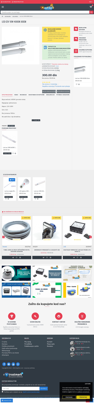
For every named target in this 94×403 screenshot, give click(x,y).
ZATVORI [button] (88, 384)
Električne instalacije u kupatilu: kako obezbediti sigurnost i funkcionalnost (83, 341)
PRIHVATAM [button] (83, 397)
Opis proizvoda (7, 95)
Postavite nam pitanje (62, 86)
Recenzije (23, 95)
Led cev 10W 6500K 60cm (39, 191)
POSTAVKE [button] (69, 397)
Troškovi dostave (64, 91)
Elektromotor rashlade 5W (47, 250)
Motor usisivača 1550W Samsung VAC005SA (77, 250)
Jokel (57, 66)
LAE (4, 247)
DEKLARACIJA (50, 95)
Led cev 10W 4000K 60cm (82, 78)
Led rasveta (8, 16)
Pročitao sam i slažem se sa (21, 392)
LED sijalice (11, 125)
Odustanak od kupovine (36, 95)
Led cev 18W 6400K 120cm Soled (10, 147)
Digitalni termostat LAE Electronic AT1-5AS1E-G (16, 250)
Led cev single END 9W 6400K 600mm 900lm (10, 191)
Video (16, 95)
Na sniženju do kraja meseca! (14, 212)
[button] (3, 237)
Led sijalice (15, 16)
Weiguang (36, 247)
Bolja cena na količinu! (49, 91)
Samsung (66, 247)
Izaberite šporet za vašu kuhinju (83, 347)
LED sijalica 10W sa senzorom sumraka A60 (24, 191)
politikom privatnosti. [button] (83, 392)
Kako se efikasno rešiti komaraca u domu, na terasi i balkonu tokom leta (83, 353)
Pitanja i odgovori (62, 95)
